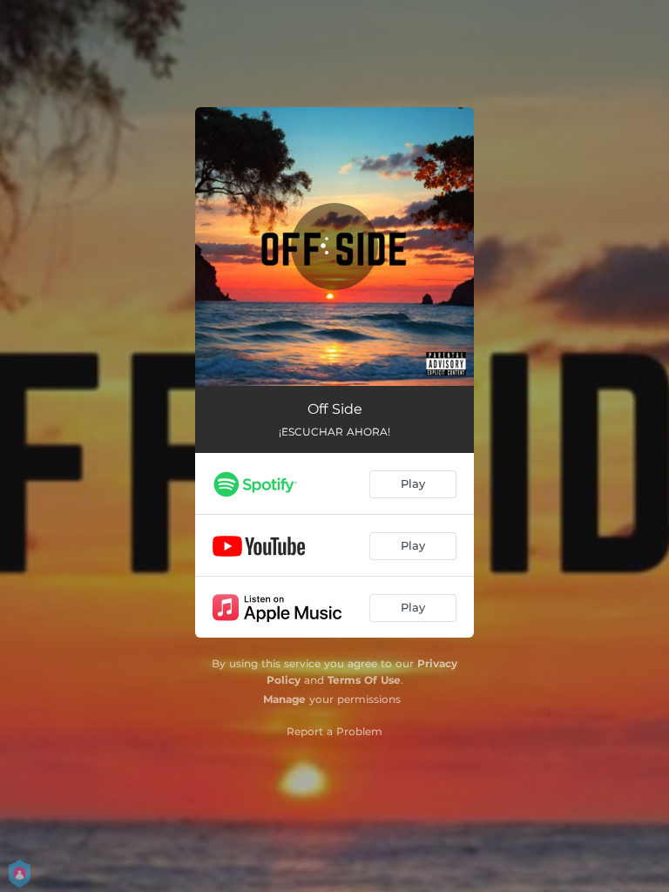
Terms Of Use (364, 679)
